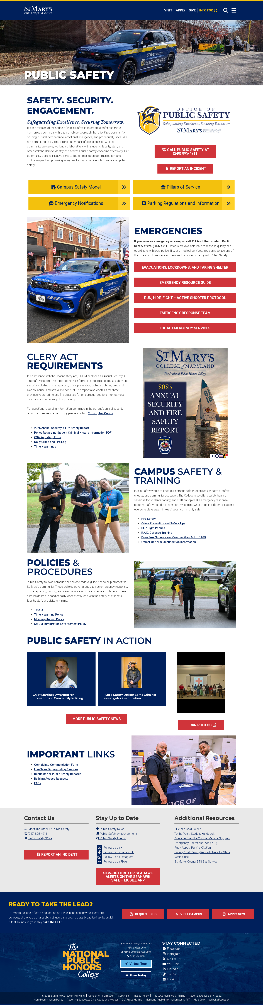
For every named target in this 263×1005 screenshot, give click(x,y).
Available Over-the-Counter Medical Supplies (202, 838)
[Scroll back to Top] (254, 996)
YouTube (172, 964)
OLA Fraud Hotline (132, 999)
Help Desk (199, 999)
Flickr (170, 979)
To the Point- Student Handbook (194, 833)
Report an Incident (188, 168)
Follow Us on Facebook (118, 852)
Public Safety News (111, 829)
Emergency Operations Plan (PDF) (195, 843)
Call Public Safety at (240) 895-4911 (188, 151)
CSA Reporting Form (47, 437)
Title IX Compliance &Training (168, 995)
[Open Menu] (234, 10)
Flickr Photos (198, 725)
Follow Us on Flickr (115, 861)
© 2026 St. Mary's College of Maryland (63, 995)
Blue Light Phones (153, 528)
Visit (168, 10)
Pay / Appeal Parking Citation (192, 847)
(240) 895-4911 (37, 833)
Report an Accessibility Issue (205, 995)
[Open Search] (225, 10)
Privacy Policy (141, 995)
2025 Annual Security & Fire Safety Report (61, 428)
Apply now (236, 914)
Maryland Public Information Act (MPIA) (168, 999)
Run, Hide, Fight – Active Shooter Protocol (185, 298)
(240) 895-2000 (137, 956)
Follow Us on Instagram (118, 857)
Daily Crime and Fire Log (50, 442)
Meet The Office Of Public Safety (48, 829)
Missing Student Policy (49, 619)
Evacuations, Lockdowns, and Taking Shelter (185, 267)
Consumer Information (101, 995)
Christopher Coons (100, 413)
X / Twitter (173, 959)
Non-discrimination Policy (48, 999)
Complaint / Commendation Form (56, 764)
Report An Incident (59, 854)
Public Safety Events (112, 838)
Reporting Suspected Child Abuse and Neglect (92, 999)
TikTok (171, 974)
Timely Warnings (45, 446)
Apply (180, 10)
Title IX (38, 610)
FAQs (37, 783)
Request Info (145, 914)
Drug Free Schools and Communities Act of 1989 (173, 537)
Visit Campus (191, 914)
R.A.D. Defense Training (156, 532)
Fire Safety (148, 518)
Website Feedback (219, 999)
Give (192, 10)
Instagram (173, 954)
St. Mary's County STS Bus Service (196, 861)
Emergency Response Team (185, 313)
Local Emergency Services (185, 328)
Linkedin (172, 969)
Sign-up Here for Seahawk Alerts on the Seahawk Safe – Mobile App (128, 876)
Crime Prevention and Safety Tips (163, 523)
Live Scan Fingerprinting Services (56, 769)
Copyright (123, 995)
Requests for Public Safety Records (57, 774)
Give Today (138, 975)
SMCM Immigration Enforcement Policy (60, 624)
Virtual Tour (138, 964)
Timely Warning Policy (48, 614)
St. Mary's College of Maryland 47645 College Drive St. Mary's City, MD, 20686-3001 (136, 947)
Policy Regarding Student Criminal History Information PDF (72, 432)
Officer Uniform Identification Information (168, 542)
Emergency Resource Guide (185, 282)
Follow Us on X (112, 847)
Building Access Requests (51, 778)
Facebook (173, 948)
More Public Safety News (96, 719)
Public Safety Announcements (118, 833)
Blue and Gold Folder (187, 829)
